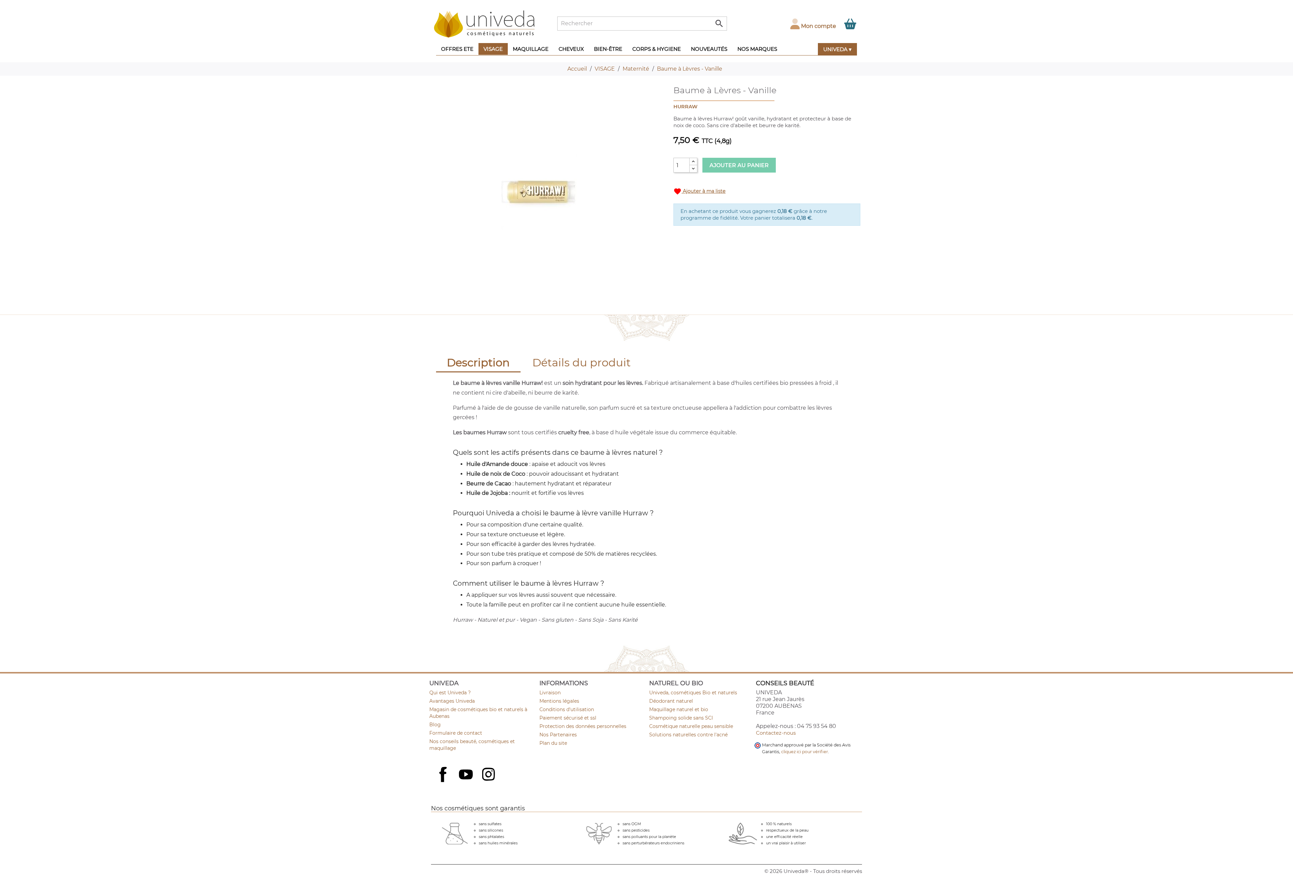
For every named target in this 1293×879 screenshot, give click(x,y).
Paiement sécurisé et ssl (567, 718)
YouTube (467, 775)
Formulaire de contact (455, 733)
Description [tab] (478, 362)
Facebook (444, 782)
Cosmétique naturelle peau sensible (691, 726)
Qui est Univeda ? (450, 693)
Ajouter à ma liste (699, 191)
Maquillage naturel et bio (678, 709)
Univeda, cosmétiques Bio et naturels (693, 693)
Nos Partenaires (558, 735)
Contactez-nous (776, 733)
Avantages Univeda (452, 701)
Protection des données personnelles (582, 726)
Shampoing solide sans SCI (681, 718)
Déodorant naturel (671, 701)
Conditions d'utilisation (566, 709)
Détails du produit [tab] (581, 362)
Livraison (550, 693)
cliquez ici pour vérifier (804, 751)
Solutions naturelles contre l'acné (688, 735)
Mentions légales (559, 701)
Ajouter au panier (739, 165)
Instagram (489, 775)
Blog (435, 725)
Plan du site (553, 743)
